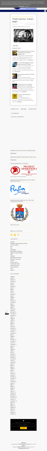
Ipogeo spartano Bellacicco (16, 251)
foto (13, 16)
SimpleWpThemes (21, 446)
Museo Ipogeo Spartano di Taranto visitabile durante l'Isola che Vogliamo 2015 (26, 53)
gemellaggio (13, 249)
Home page (23, 109)
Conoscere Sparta (14, 245)
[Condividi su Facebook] (17, 45)
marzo (11, 278)
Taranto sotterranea (14, 265)
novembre (12, 302)
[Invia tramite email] (13, 45)
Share (6, 312)
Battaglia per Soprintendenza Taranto (18, 243)
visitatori (12, 270)
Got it (27, 6)
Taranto (12, 260)
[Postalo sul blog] (14, 45)
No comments (30, 16)
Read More (30, 60)
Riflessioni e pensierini (15, 259)
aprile (11, 284)
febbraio (12, 279)
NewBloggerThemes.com (23, 448)
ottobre (12, 320)
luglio (11, 289)
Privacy (23, 442)
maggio (12, 276)
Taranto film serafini (14, 263)
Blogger (23, 445)
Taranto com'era (14, 262)
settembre (12, 315)
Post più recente (14, 109)
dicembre (12, 281)
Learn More (22, 6)
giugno (11, 323)
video (11, 268)
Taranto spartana (14, 267)
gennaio (12, 310)
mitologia (12, 256)
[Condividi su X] (15, 45)
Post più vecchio (32, 109)
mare (11, 254)
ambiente (12, 241)
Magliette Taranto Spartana (16, 252)
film (11, 246)
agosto (11, 283)
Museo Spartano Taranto (20, 16)
